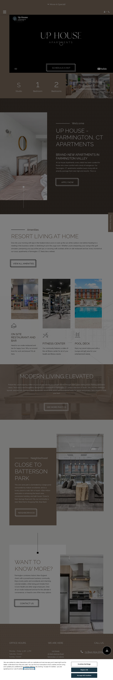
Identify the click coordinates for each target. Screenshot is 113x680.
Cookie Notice (29, 669)
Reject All (84, 670)
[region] (56, 669)
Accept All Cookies (84, 675)
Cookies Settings (84, 664)
